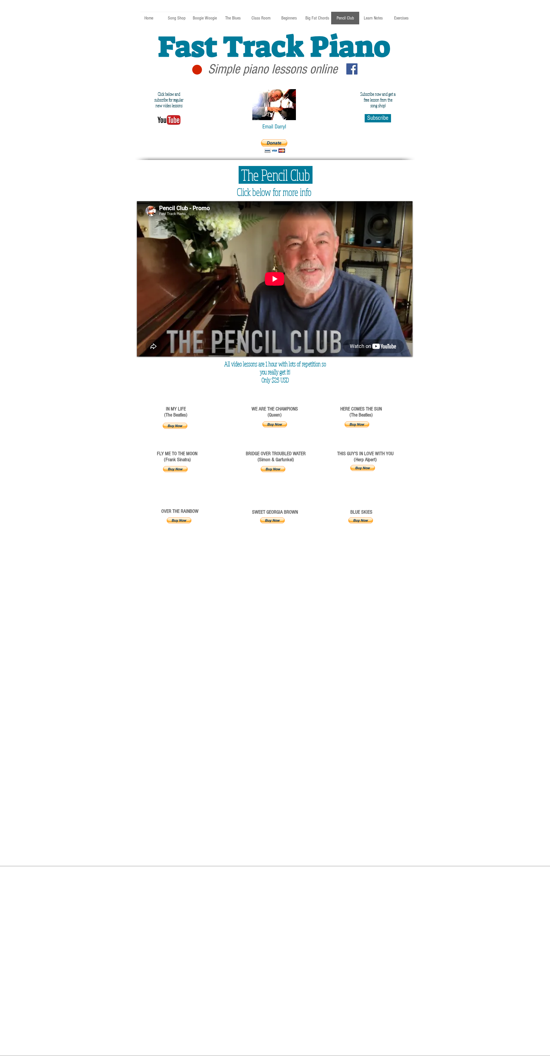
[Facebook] (352, 69)
